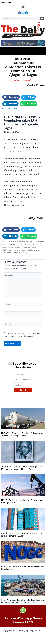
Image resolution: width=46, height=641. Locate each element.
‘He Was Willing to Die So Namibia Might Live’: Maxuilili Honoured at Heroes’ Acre (21, 467)
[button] (23, 7)
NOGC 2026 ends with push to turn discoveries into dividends (22, 567)
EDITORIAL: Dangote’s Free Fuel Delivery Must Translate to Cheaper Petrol (22, 434)
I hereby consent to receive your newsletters (22, 382)
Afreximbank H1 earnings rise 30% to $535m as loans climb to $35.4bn (21, 534)
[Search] (42, 18)
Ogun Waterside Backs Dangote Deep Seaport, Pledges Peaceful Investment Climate (22, 601)
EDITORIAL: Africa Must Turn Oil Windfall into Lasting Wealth (21, 501)
